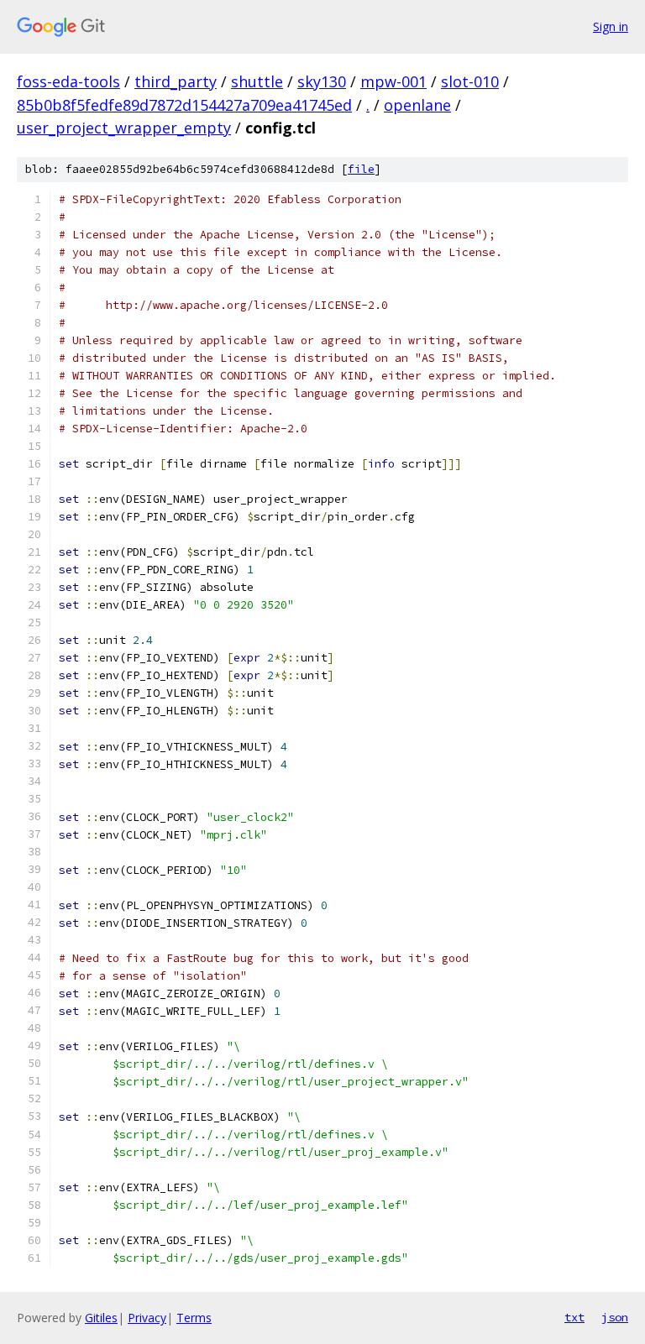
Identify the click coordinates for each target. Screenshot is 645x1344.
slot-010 (470, 81)
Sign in (610, 26)
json (614, 1317)
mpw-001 (393, 81)
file (361, 169)
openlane (417, 105)
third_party (175, 81)
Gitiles (101, 1318)
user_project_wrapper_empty (124, 128)
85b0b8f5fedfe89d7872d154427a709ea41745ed (184, 105)
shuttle (257, 81)
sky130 (321, 81)
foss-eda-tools (68, 81)
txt (574, 1317)
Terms (194, 1318)
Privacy (147, 1318)
